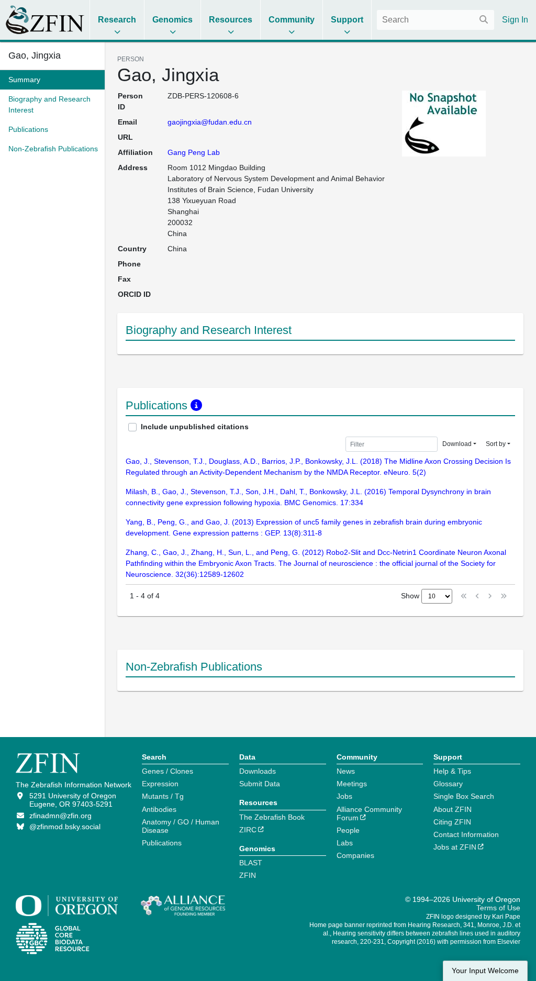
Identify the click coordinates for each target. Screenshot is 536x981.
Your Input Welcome (485, 971)
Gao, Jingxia (34, 55)
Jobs (344, 796)
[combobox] (435, 20)
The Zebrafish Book (272, 817)
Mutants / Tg (163, 796)
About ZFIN (452, 809)
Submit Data (259, 783)
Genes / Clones (167, 771)
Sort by (496, 444)
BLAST (250, 863)
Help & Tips (452, 771)
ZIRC (247, 830)
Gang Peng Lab (194, 152)
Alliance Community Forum (369, 813)
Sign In (515, 19)
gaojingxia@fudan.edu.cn (210, 122)
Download (457, 444)
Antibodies (159, 809)
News (346, 771)
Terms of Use (498, 908)
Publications (162, 843)
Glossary (448, 783)
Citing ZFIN (452, 822)
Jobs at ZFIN (454, 847)
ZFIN (247, 875)
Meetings (352, 783)
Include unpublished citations (195, 426)
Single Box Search (463, 796)
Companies (355, 855)
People (348, 830)
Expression (160, 783)
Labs (345, 843)
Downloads (257, 771)
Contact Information (466, 834)
